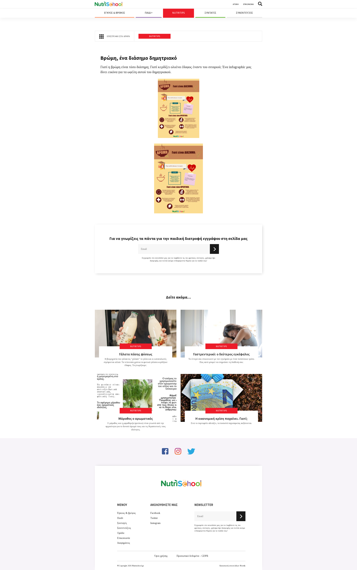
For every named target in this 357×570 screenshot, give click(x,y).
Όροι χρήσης (161, 556)
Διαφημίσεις (123, 543)
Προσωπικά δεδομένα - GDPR (192, 556)
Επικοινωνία (123, 538)
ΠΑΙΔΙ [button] (148, 12)
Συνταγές (122, 523)
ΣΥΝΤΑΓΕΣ (210, 12)
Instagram (155, 523)
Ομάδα (120, 533)
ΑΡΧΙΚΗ (236, 4)
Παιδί (120, 518)
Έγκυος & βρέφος (126, 513)
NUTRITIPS (178, 12)
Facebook (155, 513)
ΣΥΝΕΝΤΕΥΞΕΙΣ (244, 12)
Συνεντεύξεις (124, 528)
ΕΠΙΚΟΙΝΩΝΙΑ (248, 4)
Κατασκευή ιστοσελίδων (229, 566)
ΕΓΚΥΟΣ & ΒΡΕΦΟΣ (114, 12)
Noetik (242, 566)
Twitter (154, 518)
